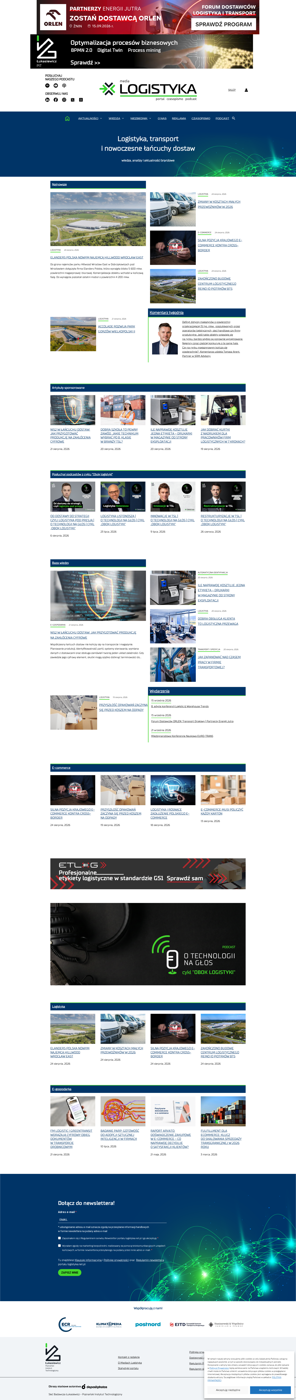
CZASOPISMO (201, 118)
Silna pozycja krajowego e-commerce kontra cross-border (220, 245)
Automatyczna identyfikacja (213, 573)
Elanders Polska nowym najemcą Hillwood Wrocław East (96, 257)
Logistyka (55, 250)
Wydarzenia (160, 691)
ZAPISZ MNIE (69, 1272)
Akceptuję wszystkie (270, 1390)
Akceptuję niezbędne (228, 1390)
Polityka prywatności (201, 1352)
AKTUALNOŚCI (88, 118)
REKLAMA (179, 118)
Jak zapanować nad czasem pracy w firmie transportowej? (219, 662)
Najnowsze (59, 184)
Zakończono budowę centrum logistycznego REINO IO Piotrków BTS (217, 283)
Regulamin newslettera (150, 1260)
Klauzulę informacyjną (88, 1260)
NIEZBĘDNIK (139, 118)
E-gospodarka (57, 625)
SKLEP (232, 90)
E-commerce (204, 233)
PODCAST (222, 118)
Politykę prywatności (116, 1260)
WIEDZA (114, 118)
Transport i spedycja (209, 649)
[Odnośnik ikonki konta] (246, 90)
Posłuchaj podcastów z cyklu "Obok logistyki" (82, 474)
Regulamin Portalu (200, 1363)
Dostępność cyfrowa (200, 1358)
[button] (101, 118)
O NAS (162, 118)
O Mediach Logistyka (130, 1363)
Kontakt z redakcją (129, 1357)
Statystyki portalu (128, 1368)
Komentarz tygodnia (167, 312)
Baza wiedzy (60, 562)
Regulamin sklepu (199, 1369)
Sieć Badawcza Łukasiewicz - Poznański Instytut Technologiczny (85, 1394)
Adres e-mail (66, 1212)
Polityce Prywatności (219, 1368)
